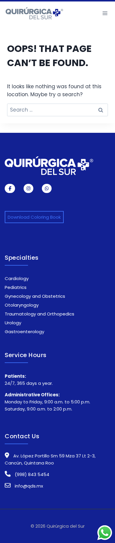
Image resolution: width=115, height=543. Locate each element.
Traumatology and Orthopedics (39, 314)
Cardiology (17, 278)
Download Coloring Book (34, 217)
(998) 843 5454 (31, 474)
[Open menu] (104, 13)
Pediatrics (16, 287)
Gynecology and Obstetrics (35, 296)
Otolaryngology (22, 305)
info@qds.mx (29, 486)
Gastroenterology (24, 331)
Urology (13, 323)
